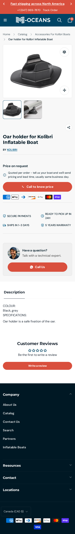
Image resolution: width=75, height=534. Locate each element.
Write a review (37, 365)
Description (14, 292)
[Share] (68, 127)
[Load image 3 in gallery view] (33, 109)
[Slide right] (71, 4)
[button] (5, 20)
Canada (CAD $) (14, 511)
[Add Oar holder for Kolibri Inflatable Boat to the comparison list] (64, 52)
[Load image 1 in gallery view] (12, 109)
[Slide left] (4, 4)
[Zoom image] (64, 90)
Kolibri (12, 149)
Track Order (50, 10)
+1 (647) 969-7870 (29, 10)
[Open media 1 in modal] (37, 71)
